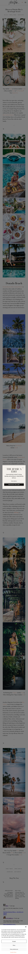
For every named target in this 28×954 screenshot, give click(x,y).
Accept (14, 941)
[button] (26, 927)
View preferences (14, 949)
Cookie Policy (13, 952)
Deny (14, 945)
